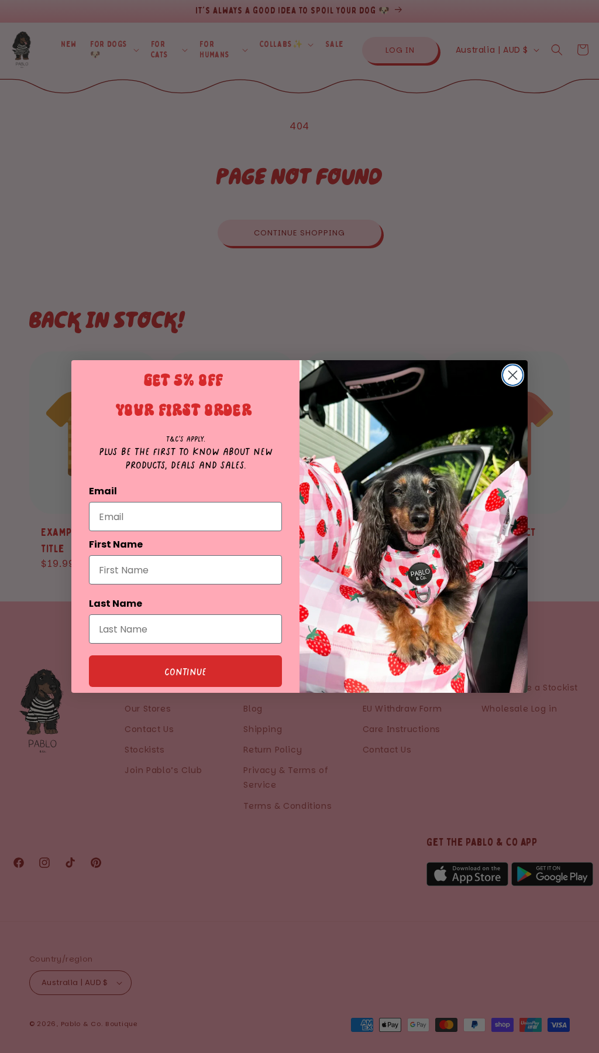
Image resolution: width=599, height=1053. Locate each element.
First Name (116, 544)
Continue (185, 671)
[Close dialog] (512, 375)
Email (103, 491)
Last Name (115, 603)
